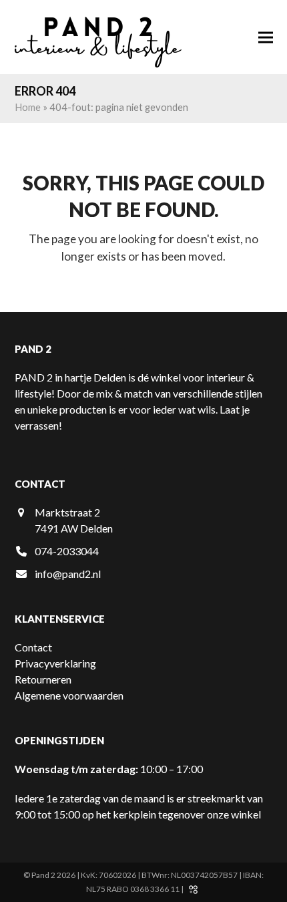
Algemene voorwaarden (69, 695)
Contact (33, 647)
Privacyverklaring (55, 663)
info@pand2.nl (68, 573)
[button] (265, 37)
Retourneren (43, 679)
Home (28, 107)
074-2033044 (67, 551)
